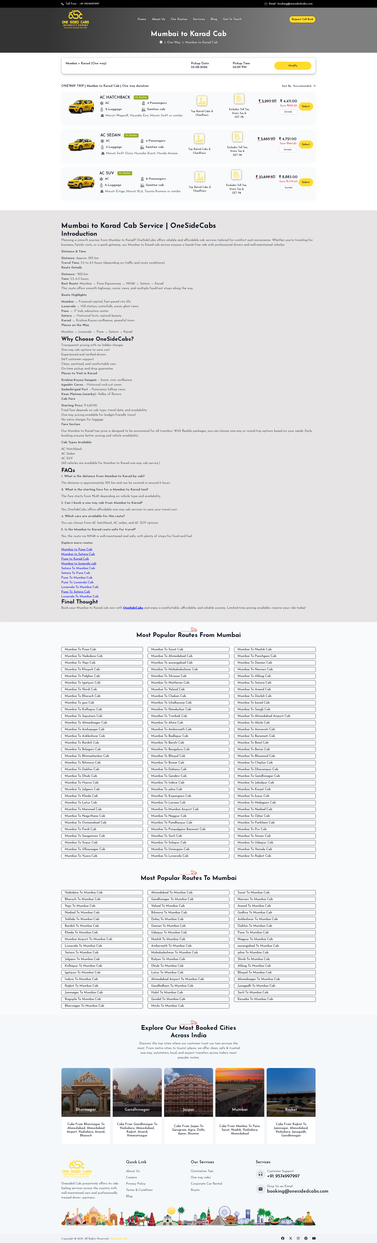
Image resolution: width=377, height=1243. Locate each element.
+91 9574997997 (88, 3)
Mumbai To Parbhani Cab (256, 822)
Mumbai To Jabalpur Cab (256, 782)
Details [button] (288, 112)
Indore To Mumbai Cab (81, 979)
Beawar (142, 1133)
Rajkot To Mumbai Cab (81, 986)
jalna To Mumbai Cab (253, 952)
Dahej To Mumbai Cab (167, 919)
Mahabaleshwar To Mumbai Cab (174, 952)
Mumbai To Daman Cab (255, 662)
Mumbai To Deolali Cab (255, 696)
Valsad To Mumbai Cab (168, 906)
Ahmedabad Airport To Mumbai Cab (177, 979)
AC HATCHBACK (115, 98)
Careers (131, 1177)
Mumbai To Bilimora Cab (83, 762)
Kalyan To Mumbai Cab (168, 959)
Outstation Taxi (202, 1171)
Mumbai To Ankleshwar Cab (85, 736)
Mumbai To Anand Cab (254, 689)
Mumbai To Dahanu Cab (169, 769)
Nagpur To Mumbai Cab (255, 939)
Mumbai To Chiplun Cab (255, 762)
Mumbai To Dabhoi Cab (82, 769)
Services (199, 19)
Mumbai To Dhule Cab (81, 776)
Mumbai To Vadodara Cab (84, 656)
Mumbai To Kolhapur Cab (83, 709)
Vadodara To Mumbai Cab (84, 892)
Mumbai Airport (283, 1128)
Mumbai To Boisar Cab (167, 762)
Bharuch (298, 1131)
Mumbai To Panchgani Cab (257, 656)
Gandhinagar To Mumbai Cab (172, 899)
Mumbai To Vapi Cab (80, 662)
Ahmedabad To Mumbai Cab (172, 892)
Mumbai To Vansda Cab (255, 849)
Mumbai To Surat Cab (167, 649)
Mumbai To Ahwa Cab (167, 722)
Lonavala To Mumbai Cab (80, 587)
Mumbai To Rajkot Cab (254, 856)
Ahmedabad (94, 1128)
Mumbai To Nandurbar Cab (171, 709)
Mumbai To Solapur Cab (168, 842)
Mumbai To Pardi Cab (80, 829)
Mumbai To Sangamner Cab (85, 836)
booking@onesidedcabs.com (295, 3)
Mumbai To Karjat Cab (254, 789)
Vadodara (76, 1128)
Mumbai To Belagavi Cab (83, 749)
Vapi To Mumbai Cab (80, 906)
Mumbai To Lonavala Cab (169, 856)
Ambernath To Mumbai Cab (171, 946)
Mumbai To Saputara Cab (83, 716)
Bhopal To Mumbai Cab (255, 972)
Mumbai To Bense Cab (254, 749)
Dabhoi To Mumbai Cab (255, 926)
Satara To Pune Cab (75, 573)
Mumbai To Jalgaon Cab (82, 789)
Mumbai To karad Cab (254, 702)
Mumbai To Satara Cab (254, 682)
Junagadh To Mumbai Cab (256, 986)
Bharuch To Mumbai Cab (83, 899)
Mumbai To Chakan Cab (168, 696)
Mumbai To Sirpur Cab (81, 842)
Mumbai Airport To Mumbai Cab (88, 939)
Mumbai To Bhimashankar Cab (87, 756)
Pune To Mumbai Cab (76, 577)
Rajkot (80, 1131)
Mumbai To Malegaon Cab (257, 802)
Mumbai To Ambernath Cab (171, 729)
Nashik (185, 1130)
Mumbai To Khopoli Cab (82, 669)
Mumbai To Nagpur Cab (169, 816)
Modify (292, 65)
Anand (91, 1131)
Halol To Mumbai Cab (167, 992)
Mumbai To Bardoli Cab (82, 742)
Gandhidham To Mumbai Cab (172, 986)
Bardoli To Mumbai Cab (82, 926)
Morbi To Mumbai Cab (167, 1005)
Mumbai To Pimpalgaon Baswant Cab (178, 829)
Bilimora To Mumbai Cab (169, 912)
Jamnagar (230, 1128)
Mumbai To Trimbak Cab (169, 716)
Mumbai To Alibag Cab (254, 676)
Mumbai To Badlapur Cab (169, 736)
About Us (158, 19)
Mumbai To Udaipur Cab (255, 842)
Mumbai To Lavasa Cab (168, 802)
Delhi (150, 1130)
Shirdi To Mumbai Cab (254, 959)
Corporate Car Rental (206, 1183)
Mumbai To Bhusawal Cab (256, 756)
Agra (140, 1130)
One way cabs (201, 1177)
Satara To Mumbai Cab (78, 568)
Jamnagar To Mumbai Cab (84, 992)
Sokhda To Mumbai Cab (82, 919)
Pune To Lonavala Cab (77, 582)
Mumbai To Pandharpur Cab (171, 822)
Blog (213, 19)
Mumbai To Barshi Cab (167, 742)
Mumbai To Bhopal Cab (168, 756)
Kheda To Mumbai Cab (81, 932)
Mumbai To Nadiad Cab (255, 809)
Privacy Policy (135, 1183)
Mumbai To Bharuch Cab (83, 696)
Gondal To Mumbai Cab (168, 999)
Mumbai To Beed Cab (253, 742)
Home (141, 19)
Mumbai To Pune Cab (80, 649)
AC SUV (106, 173)
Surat (175, 1130)
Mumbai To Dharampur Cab (258, 769)
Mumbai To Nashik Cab (255, 649)
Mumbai (284, 1131)
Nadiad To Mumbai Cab (82, 912)
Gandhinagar (240, 1135)
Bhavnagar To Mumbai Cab (84, 1005)
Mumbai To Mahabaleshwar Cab (174, 669)
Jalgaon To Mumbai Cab (82, 959)
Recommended (297, 86)
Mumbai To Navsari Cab (255, 669)
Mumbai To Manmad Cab (83, 809)
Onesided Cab (118, 1238)
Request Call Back (302, 19)
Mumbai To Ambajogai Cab (84, 729)
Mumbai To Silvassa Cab (169, 676)
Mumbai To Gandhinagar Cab (259, 776)
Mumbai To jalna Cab (166, 789)
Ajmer (131, 1133)
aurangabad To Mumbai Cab (258, 946)
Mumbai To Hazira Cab (82, 782)
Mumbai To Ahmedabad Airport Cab (264, 716)
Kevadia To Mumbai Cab (255, 999)
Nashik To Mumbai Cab (168, 939)
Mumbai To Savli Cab (166, 836)
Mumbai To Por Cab (252, 829)
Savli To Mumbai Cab (253, 992)
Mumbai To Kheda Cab (81, 796)
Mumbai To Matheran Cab (170, 682)
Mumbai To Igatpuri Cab (83, 682)
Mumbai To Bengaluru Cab (170, 749)
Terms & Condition (139, 1190)
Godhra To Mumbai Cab (255, 912)
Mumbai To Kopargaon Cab (171, 796)
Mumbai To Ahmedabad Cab (172, 656)
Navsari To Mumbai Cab (255, 899)
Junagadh (248, 1131)
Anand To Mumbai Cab (254, 906)
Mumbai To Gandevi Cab (169, 776)
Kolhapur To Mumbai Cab (83, 966)
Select (306, 106)
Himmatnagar (86, 1135)
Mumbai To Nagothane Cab (85, 816)
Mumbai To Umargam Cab (170, 849)
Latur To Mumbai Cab (167, 972)
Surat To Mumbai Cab (254, 892)
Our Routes (179, 19)
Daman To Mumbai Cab (168, 926)
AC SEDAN (110, 135)
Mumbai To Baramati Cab (256, 736)
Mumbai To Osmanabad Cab (85, 822)
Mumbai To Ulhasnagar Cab (85, 849)
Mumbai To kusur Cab (253, 796)
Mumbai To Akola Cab (254, 722)
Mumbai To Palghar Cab (82, 676)
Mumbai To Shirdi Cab (81, 689)
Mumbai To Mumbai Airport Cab (175, 809)
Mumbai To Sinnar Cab (254, 836)
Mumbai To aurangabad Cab (172, 662)
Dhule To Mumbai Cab (167, 966)
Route (195, 1190)
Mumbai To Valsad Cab (168, 689)
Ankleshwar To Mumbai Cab (258, 919)
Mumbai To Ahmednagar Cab (86, 722)
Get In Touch (232, 19)
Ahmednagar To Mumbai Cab (259, 979)
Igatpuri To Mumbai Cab (83, 972)
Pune (205, 1126)
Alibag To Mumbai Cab (254, 966)
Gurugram (128, 1130)
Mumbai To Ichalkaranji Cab (171, 702)
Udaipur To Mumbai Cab (169, 932)
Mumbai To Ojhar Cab (254, 816)
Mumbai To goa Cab (79, 702)
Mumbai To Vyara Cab (81, 856)
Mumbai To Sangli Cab (254, 709)
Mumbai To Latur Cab (81, 802)
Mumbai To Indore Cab (167, 782)
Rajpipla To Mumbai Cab (83, 999)
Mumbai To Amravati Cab (256, 729)
